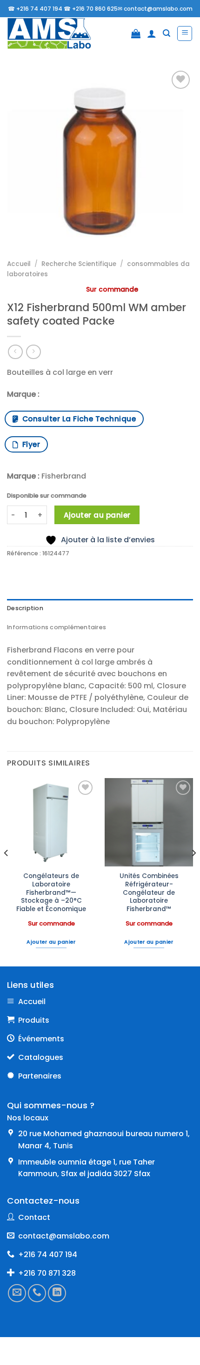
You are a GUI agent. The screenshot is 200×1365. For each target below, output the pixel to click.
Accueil (19, 264)
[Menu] (184, 33)
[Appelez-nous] (37, 1293)
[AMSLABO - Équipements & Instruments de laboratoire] (55, 33)
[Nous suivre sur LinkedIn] (57, 1293)
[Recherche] (166, 33)
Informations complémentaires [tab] (56, 627)
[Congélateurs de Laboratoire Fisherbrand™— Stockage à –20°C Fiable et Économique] (51, 822)
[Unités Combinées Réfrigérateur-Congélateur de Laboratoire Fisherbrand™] (149, 822)
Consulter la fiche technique (77, 419)
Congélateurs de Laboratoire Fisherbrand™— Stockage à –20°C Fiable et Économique (51, 892)
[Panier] (135, 33)
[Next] (193, 871)
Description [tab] (25, 608)
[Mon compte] (151, 33)
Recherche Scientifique (78, 264)
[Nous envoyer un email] (17, 1293)
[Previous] (6, 871)
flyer (29, 444)
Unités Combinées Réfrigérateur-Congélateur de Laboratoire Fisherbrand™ (149, 892)
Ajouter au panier (97, 515)
